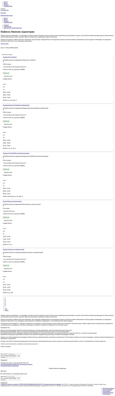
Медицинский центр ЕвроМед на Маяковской (16, 105)
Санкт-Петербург (107, 389)
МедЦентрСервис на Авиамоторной (13, 249)
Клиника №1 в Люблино (10, 57)
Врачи (5, 3)
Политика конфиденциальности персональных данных (16, 364)
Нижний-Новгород (108, 392)
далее (6, 310)
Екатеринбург (107, 391)
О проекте (3, 384)
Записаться (6, 73)
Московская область (108, 388)
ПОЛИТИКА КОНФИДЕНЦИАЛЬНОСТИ (30, 384)
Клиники (6, 4)
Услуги (6, 2)
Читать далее (4, 43)
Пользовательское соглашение (10, 365)
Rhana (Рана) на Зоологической (12, 201)
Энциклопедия (8, 6)
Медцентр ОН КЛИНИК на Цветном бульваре (16, 153)
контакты (9, 384)
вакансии (15, 384)
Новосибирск (106, 394)
